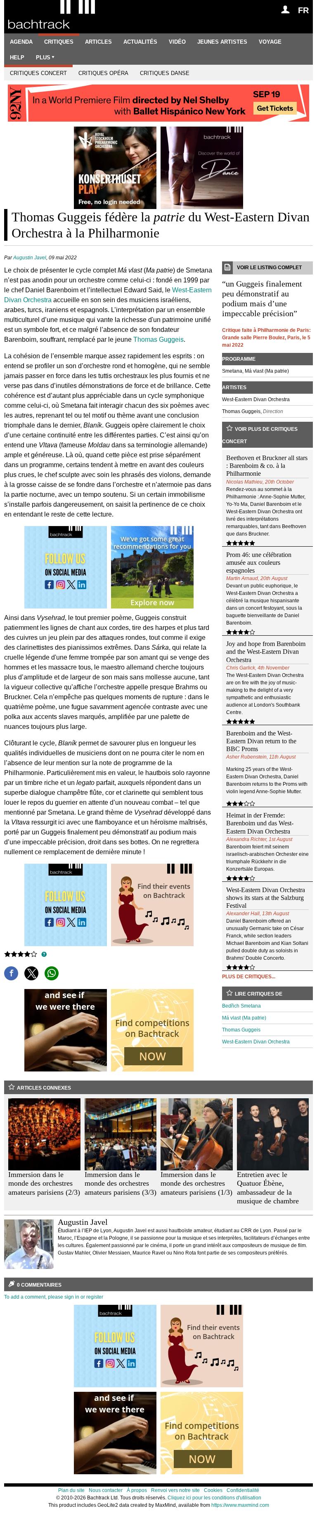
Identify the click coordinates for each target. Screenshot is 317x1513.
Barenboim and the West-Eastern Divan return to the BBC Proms (261, 741)
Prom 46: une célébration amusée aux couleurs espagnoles (258, 562)
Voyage (270, 42)
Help (17, 57)
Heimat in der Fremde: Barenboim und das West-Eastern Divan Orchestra (259, 823)
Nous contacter (106, 1490)
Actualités (140, 42)
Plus (43, 57)
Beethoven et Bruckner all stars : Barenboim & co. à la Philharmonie (267, 465)
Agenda (21, 42)
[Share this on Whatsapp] (52, 973)
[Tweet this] (31, 973)
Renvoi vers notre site (175, 1490)
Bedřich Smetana (241, 1006)
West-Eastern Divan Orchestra (256, 1042)
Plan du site (71, 1490)
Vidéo (177, 42)
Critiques (58, 42)
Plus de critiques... (248, 977)
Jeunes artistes (222, 42)
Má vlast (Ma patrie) (244, 1018)
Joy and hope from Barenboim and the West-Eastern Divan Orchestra (265, 651)
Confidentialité (243, 1490)
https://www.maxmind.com (240, 1505)
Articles (98, 42)
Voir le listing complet (269, 267)
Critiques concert (38, 73)
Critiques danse (164, 73)
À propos (137, 1490)
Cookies (213, 1490)
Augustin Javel (29, 258)
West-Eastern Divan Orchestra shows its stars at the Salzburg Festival (265, 897)
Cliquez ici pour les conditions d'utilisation (214, 1498)
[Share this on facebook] (11, 973)
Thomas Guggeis (158, 339)
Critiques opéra (103, 73)
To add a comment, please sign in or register (53, 1297)
